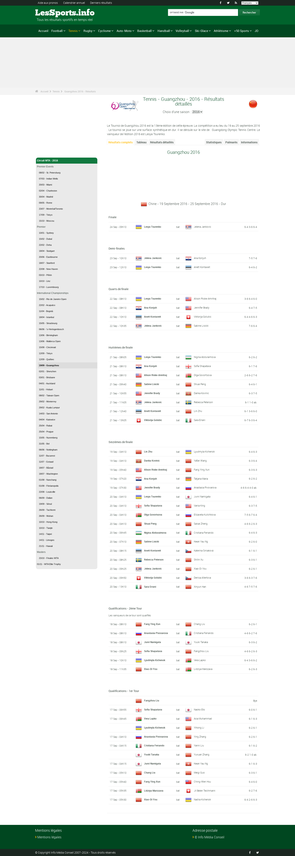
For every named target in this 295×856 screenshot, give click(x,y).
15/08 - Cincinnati (47, 347)
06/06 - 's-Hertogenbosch (51, 329)
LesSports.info (50, 13)
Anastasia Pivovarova (205, 487)
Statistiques (214, 142)
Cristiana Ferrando (204, 532)
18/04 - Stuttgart (47, 251)
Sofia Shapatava (202, 366)
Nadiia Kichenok (202, 799)
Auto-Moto (124, 31)
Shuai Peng (200, 384)
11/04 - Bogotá (46, 311)
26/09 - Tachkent (47, 510)
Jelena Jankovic (202, 226)
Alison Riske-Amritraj (205, 298)
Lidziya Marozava (203, 669)
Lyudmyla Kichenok (204, 451)
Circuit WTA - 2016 (47, 160)
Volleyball (182, 31)
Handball (164, 31)
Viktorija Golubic (202, 316)
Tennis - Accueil (46, 152)
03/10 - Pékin (45, 275)
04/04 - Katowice (47, 419)
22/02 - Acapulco (47, 305)
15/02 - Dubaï (45, 239)
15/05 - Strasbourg (48, 323)
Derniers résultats (101, 3)
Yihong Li (199, 727)
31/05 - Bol (44, 443)
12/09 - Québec (46, 359)
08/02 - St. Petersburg (49, 172)
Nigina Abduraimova (205, 357)
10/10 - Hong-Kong (48, 522)
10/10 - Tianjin (46, 528)
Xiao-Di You (200, 568)
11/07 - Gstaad (46, 462)
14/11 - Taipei (45, 534)
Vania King (199, 505)
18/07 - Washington (48, 474)
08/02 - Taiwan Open (49, 395)
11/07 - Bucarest (47, 455)
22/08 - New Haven (48, 269)
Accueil (43, 31)
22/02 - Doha (45, 245)
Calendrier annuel (74, 3)
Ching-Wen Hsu (202, 781)
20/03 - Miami (45, 184)
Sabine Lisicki (201, 325)
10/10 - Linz (44, 281)
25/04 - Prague (46, 431)
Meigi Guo (199, 772)
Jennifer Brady (201, 307)
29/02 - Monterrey (47, 401)
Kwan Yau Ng (201, 541)
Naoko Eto (199, 709)
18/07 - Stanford (47, 263)
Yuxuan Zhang (201, 754)
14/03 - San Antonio (48, 413)
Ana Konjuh (200, 258)
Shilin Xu (198, 559)
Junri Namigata (202, 496)
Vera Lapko (200, 660)
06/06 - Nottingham (48, 449)
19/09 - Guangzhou (49, 365)
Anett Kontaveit (202, 267)
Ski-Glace (201, 31)
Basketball (144, 31)
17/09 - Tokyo (45, 215)
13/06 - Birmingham (48, 335)
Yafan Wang (200, 460)
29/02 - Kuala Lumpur (49, 407)
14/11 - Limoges (46, 540)
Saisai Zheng (201, 523)
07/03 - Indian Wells (48, 178)
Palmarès (231, 142)
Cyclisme (104, 31)
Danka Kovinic (201, 393)
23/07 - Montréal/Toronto (51, 209)
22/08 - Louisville (47, 492)
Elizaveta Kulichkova (205, 514)
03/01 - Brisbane (47, 377)
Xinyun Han (200, 586)
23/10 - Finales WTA (49, 558)
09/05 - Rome (45, 203)
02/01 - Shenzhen (47, 371)
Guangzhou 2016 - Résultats (80, 91)
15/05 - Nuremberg (48, 437)
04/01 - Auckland (47, 383)
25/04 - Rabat (45, 425)
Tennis (73, 31)
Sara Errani (199, 420)
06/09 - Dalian (45, 498)
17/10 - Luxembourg (49, 287)
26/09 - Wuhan (46, 516)
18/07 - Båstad (46, 468)
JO (256, 31)
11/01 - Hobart (46, 389)
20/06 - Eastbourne (48, 257)
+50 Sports (241, 31)
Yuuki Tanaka (201, 642)
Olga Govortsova (203, 375)
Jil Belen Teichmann (204, 790)
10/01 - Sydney (46, 233)
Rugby (88, 31)
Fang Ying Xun (202, 469)
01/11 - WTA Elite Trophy (49, 564)
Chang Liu (199, 624)
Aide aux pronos (48, 3)
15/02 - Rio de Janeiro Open (52, 299)
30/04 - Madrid (46, 197)
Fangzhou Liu (201, 651)
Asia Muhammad (203, 718)
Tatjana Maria (201, 478)
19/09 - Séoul (45, 504)
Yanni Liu (199, 745)
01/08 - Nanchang (47, 480)
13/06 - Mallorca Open (50, 341)
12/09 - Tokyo (45, 353)
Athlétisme (221, 31)
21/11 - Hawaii (46, 546)
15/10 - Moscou (46, 221)
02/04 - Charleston (48, 191)
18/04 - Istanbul (46, 317)
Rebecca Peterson (203, 402)
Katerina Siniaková (203, 550)
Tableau (141, 142)
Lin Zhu (198, 411)
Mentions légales (49, 837)
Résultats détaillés (162, 142)
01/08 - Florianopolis (49, 486)
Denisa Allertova (202, 577)
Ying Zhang (200, 736)
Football (57, 31)
